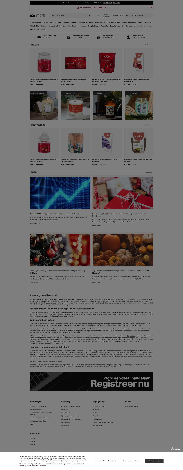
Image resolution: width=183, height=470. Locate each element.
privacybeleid (38, 460)
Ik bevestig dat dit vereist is (107, 461)
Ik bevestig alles (154, 461)
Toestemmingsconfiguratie (132, 461)
